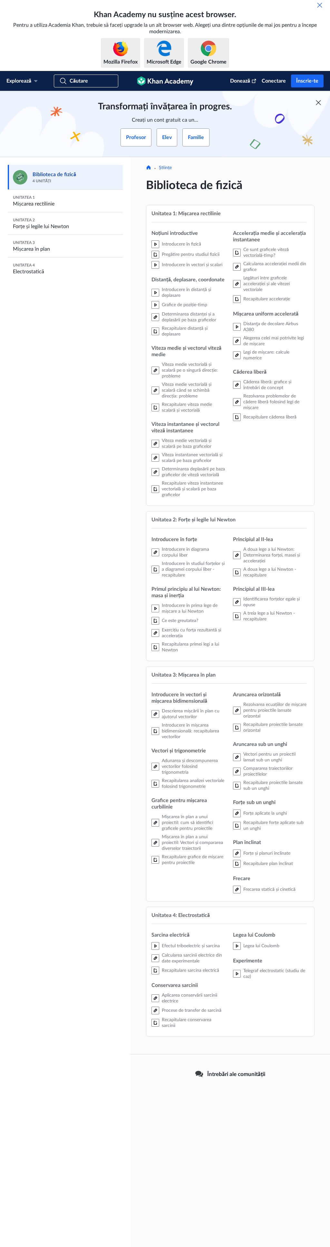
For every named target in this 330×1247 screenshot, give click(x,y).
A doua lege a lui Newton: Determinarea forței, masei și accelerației (271, 555)
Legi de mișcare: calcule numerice (266, 355)
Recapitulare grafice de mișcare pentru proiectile (192, 860)
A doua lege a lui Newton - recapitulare (269, 572)
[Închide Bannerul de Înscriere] (318, 102)
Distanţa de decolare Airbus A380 (270, 327)
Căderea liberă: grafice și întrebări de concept (267, 385)
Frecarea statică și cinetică (269, 889)
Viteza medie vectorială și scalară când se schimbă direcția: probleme (186, 390)
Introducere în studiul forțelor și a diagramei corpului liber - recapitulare (193, 569)
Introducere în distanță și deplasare (186, 292)
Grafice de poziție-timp (184, 305)
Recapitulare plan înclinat (268, 863)
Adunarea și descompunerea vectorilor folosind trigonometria (190, 767)
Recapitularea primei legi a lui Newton (190, 647)
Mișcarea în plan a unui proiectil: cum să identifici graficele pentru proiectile (187, 823)
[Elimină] (320, 5)
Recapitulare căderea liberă (269, 417)
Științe (165, 168)
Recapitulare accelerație (266, 299)
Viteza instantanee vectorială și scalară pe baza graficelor (192, 458)
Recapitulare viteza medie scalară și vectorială (187, 407)
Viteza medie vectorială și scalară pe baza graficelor (186, 443)
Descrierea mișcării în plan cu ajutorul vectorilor (190, 714)
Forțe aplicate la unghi (265, 813)
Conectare (274, 81)
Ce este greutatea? (180, 620)
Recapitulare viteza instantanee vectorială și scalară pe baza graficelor (192, 489)
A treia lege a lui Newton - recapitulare (269, 616)
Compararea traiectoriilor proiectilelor (268, 771)
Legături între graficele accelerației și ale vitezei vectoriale (266, 284)
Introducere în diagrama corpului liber (185, 552)
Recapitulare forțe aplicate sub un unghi (273, 825)
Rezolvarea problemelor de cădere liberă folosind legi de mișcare (271, 402)
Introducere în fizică (181, 244)
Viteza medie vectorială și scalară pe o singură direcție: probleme (190, 370)
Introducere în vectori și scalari (192, 265)
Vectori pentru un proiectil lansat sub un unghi (269, 757)
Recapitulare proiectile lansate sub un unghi (273, 785)
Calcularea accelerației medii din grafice (274, 267)
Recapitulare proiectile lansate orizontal (273, 727)
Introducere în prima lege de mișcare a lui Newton (190, 608)
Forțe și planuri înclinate (266, 853)
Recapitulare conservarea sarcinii (186, 1023)
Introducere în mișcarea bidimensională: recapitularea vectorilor (190, 731)
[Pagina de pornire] (148, 168)
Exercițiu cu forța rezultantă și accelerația (191, 633)
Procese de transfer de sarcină (191, 1010)
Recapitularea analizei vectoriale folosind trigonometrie (193, 784)
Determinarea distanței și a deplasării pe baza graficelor (189, 317)
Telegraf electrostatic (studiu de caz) (274, 974)
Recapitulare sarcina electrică (190, 970)
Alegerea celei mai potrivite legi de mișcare (273, 341)
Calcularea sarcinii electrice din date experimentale (192, 958)
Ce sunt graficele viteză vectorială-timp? (266, 252)
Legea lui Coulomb (261, 946)
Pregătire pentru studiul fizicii (190, 254)
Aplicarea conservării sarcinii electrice (189, 998)
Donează (240, 81)
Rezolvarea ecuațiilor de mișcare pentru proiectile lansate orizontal (274, 710)
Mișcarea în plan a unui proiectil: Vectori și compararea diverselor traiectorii (192, 843)
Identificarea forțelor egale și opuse (271, 602)
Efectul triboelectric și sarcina (191, 946)
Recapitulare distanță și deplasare (185, 331)
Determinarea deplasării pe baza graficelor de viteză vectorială (193, 472)
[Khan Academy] (165, 81)
